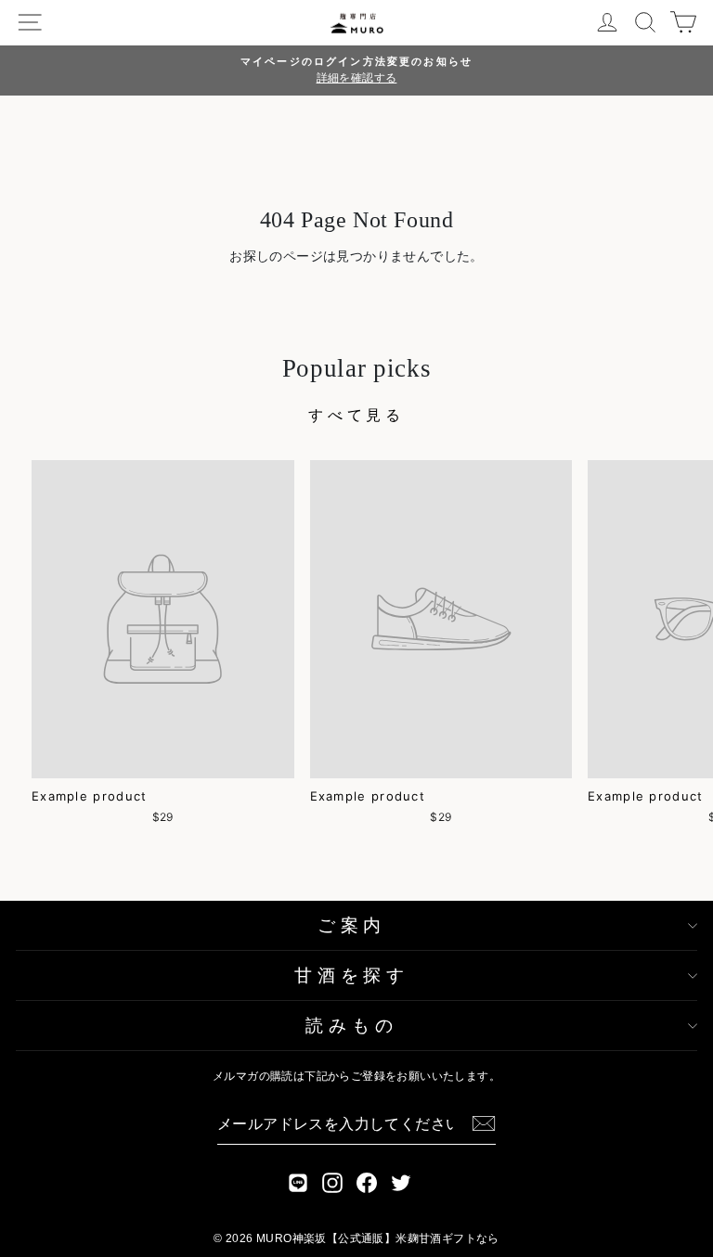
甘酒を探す (351, 975)
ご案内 (352, 925)
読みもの (351, 1025)
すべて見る (356, 414)
